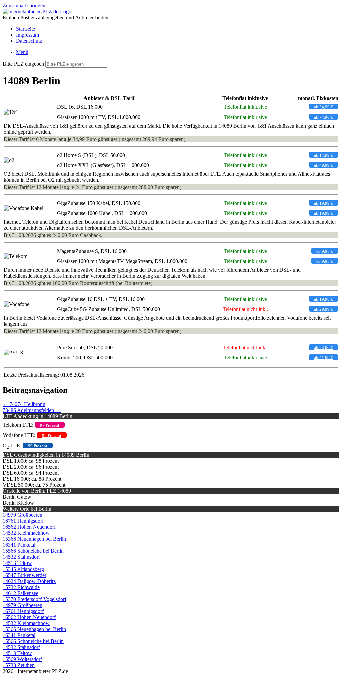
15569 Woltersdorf (22, 659)
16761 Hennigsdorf (23, 521)
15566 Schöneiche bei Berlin (33, 551)
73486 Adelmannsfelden (32, 410)
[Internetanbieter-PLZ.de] (37, 11)
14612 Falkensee (20, 593)
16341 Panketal (19, 545)
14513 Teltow (17, 563)
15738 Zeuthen (19, 665)
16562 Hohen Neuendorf (29, 527)
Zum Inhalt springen (24, 5)
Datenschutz (29, 41)
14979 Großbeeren (22, 515)
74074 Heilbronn (24, 404)
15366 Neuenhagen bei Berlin (34, 539)
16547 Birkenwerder (24, 575)
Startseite (25, 29)
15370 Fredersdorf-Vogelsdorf (34, 599)
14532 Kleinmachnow (26, 533)
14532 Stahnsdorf (21, 557)
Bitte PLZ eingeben (23, 64)
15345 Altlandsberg (23, 569)
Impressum (27, 35)
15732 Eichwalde (21, 587)
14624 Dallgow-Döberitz (29, 581)
